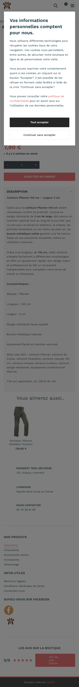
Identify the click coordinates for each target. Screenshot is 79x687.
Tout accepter (39, 122)
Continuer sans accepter (39, 135)
